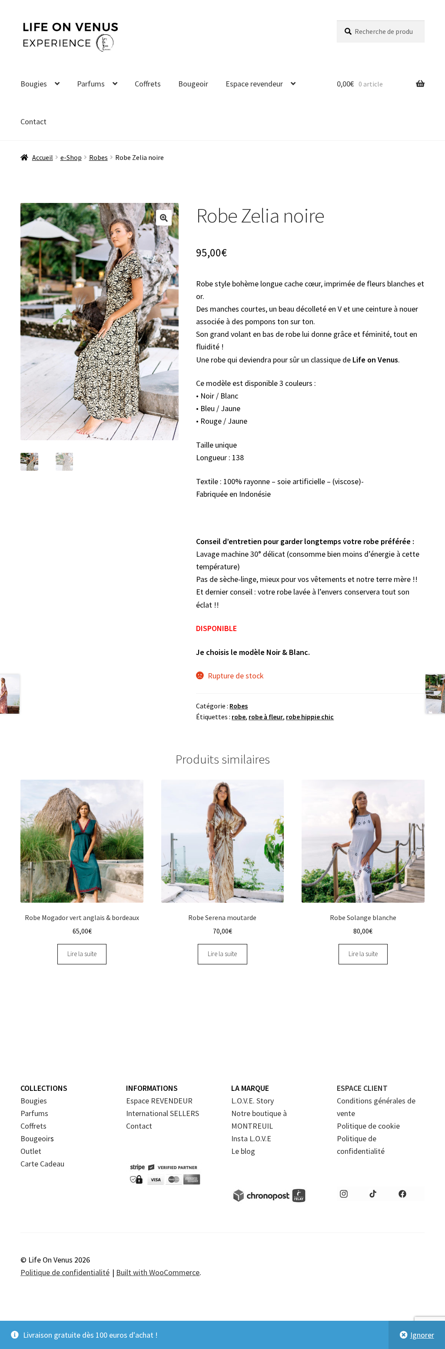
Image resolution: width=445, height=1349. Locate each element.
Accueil (42, 157)
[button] (164, 218)
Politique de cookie (368, 1126)
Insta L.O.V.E (251, 1138)
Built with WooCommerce (157, 1272)
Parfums (91, 84)
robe (239, 717)
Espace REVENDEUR (159, 1101)
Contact (33, 121)
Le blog (243, 1151)
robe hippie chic (310, 717)
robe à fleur (266, 717)
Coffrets (148, 84)
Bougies (33, 84)
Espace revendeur (254, 84)
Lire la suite (81, 954)
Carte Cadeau (42, 1164)
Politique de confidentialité (65, 1272)
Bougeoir (193, 84)
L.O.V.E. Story (252, 1101)
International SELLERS (162, 1113)
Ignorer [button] (422, 1335)
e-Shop (71, 157)
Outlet (30, 1151)
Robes (98, 157)
